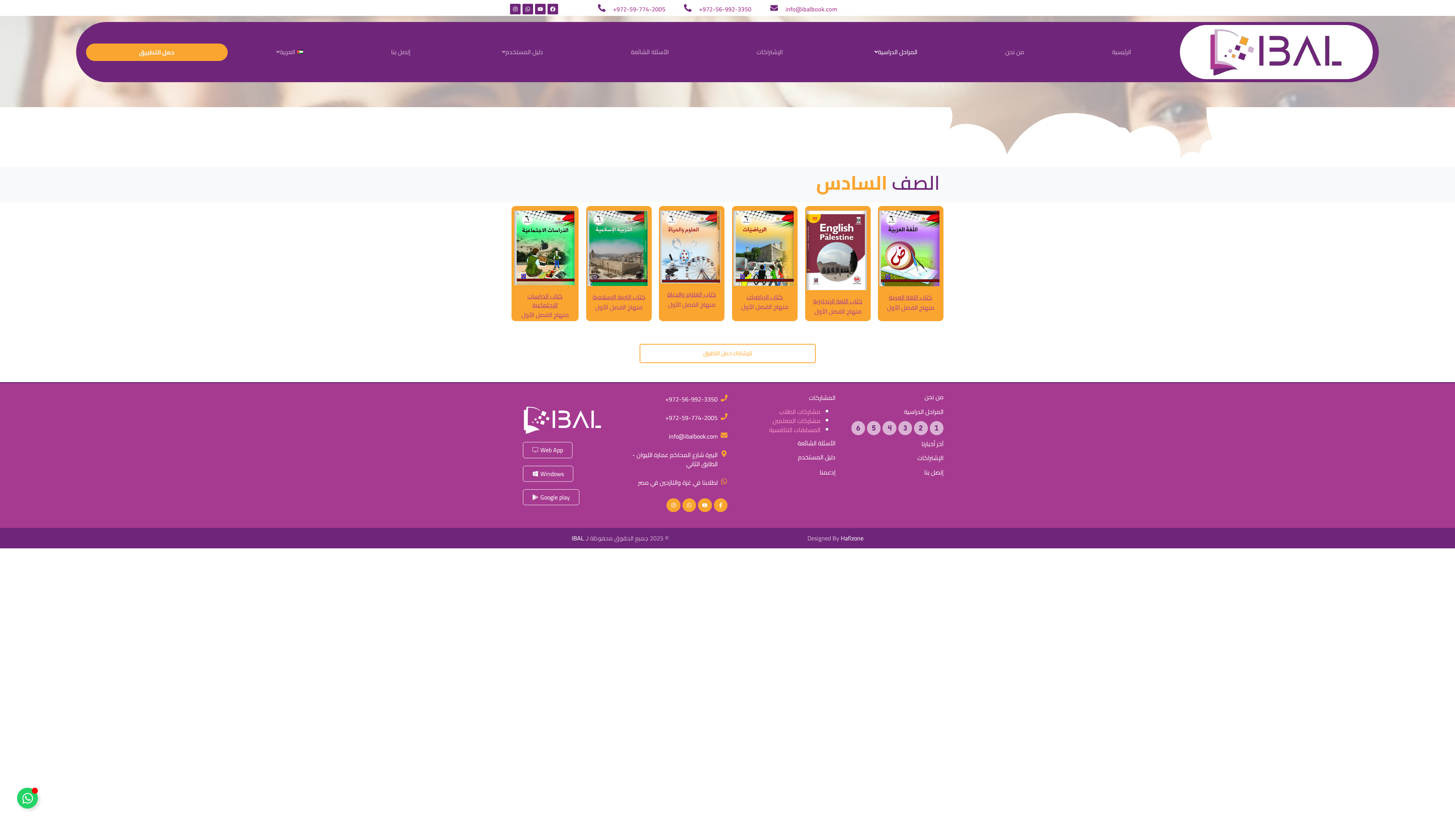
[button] (894, 52)
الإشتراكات (770, 52)
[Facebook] (553, 9)
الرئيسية (1121, 52)
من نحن (1014, 52)
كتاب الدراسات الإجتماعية (545, 300)
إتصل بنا (400, 52)
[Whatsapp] (528, 9)
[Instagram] (515, 9)
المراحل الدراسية (897, 52)
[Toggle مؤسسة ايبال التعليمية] (27, 798)
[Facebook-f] (721, 505)
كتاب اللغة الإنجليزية (837, 301)
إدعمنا (827, 472)
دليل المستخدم (524, 52)
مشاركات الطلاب (799, 411)
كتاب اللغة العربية (910, 297)
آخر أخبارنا (932, 444)
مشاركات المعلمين (796, 420)
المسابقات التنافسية (794, 430)
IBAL (577, 538)
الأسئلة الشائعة (650, 52)
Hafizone (852, 538)
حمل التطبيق (156, 52)
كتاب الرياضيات (764, 297)
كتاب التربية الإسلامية (618, 297)
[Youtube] (540, 9)
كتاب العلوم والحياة (691, 294)
